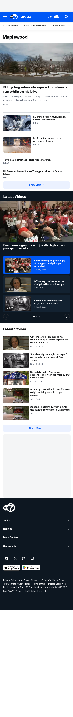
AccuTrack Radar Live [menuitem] (35, 25)
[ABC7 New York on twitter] (15, 558)
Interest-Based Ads (57, 584)
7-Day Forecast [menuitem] (10, 25)
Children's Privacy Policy (52, 580)
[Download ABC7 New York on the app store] (11, 568)
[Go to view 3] (39, 316)
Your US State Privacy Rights (16, 584)
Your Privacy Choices (29, 580)
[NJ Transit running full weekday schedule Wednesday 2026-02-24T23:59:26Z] (17, 123)
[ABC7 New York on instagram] (23, 558)
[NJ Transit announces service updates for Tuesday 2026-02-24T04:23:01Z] (17, 145)
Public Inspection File (13, 587)
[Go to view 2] (36, 316)
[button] (5, 16)
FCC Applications (34, 587)
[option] (13, 25)
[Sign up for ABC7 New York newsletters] (32, 558)
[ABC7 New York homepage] (14, 17)
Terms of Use (39, 584)
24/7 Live (26, 16)
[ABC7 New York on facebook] (6, 558)
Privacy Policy (9, 580)
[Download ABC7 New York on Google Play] (31, 568)
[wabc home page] (9, 507)
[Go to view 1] (34, 316)
